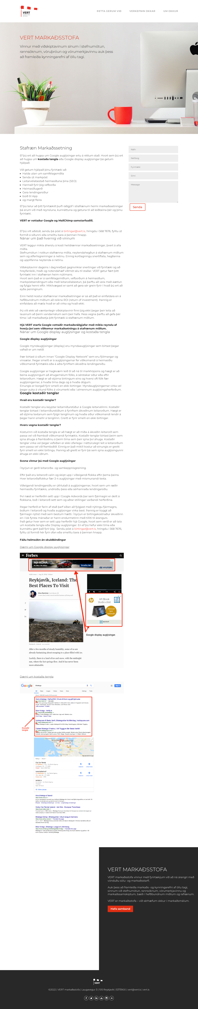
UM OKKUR (170, 11)
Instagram (106, 998)
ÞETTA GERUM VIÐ (109, 11)
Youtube (101, 998)
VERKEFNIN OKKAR (142, 11)
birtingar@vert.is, (75, 231)
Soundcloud (111, 998)
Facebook (86, 998)
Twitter (91, 998)
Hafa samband (120, 908)
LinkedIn (96, 998)
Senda (137, 207)
